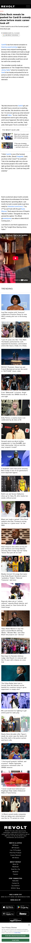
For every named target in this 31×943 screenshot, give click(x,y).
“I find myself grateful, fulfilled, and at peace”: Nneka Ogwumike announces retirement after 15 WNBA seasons (13, 764)
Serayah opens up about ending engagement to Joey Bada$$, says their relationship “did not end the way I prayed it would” (13, 444)
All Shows (15, 845)
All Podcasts (15, 848)
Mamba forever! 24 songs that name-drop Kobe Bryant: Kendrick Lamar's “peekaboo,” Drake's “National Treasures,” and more (14, 577)
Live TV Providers (15, 850)
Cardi (3, 72)
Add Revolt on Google (11, 35)
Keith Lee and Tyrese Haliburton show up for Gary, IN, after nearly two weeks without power (14, 496)
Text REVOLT (15, 886)
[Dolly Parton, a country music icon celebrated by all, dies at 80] (15, 408)
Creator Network (15, 855)
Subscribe (15, 881)
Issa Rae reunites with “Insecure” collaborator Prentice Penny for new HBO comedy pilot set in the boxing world (14, 315)
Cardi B (3, 45)
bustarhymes (7, 218)
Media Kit (15, 872)
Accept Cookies (15, 940)
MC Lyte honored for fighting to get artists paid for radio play (14, 712)
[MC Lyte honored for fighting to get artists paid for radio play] (15, 700)
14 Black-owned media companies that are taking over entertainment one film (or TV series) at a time (13, 816)
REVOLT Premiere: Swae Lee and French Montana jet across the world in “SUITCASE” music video (14, 369)
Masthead (15, 867)
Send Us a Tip (15, 869)
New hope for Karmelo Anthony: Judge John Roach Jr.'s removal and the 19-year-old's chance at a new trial (13, 659)
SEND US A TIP (15, 900)
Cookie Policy (17, 932)
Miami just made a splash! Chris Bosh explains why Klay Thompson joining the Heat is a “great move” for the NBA (14, 522)
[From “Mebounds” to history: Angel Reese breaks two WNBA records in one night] (15, 382)
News (2, 11)
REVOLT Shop (15, 888)
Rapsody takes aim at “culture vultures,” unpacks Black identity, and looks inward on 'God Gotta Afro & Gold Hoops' (14, 604)
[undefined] (7, 136)
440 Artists (15, 858)
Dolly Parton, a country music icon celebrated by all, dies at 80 (13, 419)
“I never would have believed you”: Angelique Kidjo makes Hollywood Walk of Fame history (13, 791)
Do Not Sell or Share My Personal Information (15, 935)
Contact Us (15, 883)
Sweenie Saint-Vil (8, 33)
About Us (15, 864)
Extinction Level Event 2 (15, 206)
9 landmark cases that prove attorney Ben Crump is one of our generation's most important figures (14, 470)
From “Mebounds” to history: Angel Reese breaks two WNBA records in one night (14, 394)
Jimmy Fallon (5, 70)
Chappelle (20, 156)
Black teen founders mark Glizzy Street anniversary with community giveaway (21, 136)
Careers (15, 874)
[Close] (29, 925)
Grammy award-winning (9, 47)
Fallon (10, 115)
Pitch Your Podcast (15, 853)
